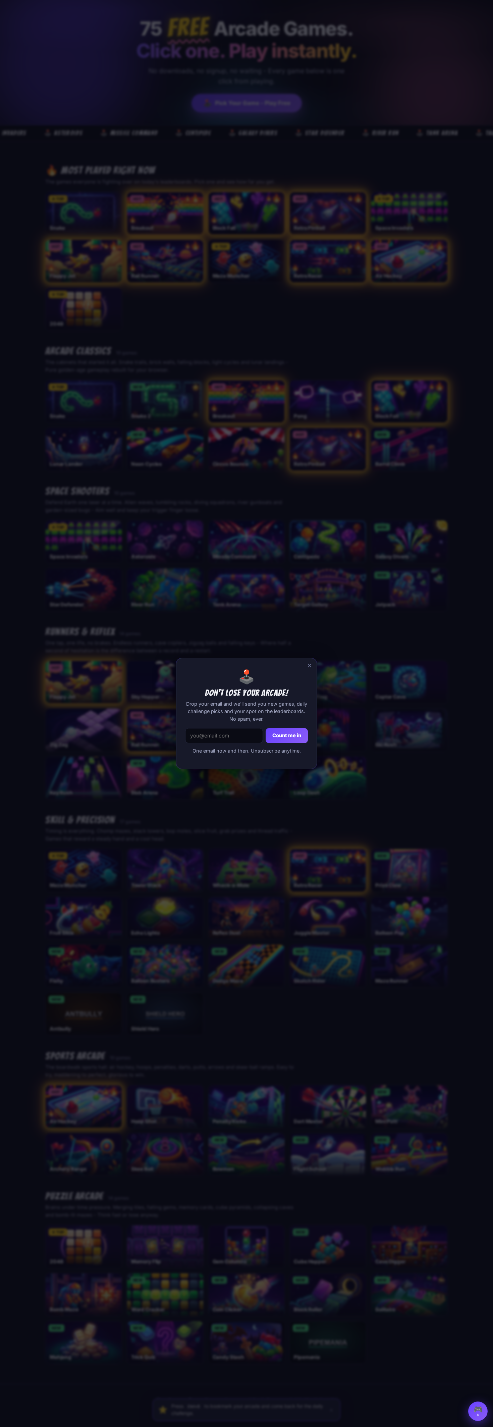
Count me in (286, 735)
